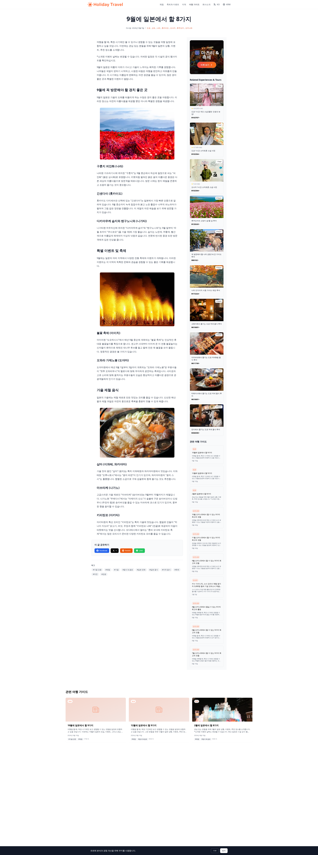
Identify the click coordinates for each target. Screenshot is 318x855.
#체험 (107, 570)
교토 (153, 28)
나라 (158, 28)
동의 (224, 850)
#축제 (177, 570)
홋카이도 (165, 28)
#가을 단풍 (97, 570)
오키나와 (188, 28)
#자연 (95, 574)
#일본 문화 (141, 570)
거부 (215, 850)
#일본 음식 (153, 570)
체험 (162, 4)
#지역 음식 (166, 570)
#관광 (103, 574)
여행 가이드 (194, 4)
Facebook (103, 550)
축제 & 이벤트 (173, 4)
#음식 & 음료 (128, 570)
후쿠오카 (180, 28)
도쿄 (148, 28)
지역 (184, 4)
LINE (141, 550)
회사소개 (206, 4)
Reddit (128, 550)
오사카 (172, 28)
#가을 (116, 570)
